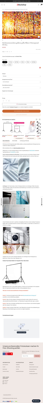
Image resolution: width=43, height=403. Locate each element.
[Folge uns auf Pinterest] (9, 354)
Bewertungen (5, 369)
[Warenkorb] (41, 4)
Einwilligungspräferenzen (33, 373)
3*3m (4, 64)
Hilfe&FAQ (17, 364)
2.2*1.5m (16, 62)
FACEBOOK (12, 152)
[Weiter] (40, 40)
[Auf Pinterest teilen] (7, 51)
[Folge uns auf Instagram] (6, 354)
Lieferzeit (17, 369)
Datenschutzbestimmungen (33, 366)
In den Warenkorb (19, 138)
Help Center (6, 380)
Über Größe (18, 366)
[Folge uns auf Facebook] (4, 354)
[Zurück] (2, 40)
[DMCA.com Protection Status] (16, 401)
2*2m (22, 62)
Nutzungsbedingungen (33, 369)
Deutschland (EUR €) (7, 394)
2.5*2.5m (34, 62)
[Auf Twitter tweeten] (9, 51)
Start (3, 9)
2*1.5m (10, 62)
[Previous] (36, 119)
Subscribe (37, 355)
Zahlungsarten (31, 364)
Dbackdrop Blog (32, 371)
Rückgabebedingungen (20, 371)
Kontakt (4, 366)
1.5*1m (4, 62)
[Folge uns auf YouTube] (11, 354)
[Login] (38, 4)
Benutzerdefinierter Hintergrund (29, 295)
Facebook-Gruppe (6, 371)
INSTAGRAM (32, 150)
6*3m (10, 64)
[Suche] (4, 4)
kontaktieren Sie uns (26, 288)
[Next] (42, 25)
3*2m (28, 62)
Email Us (5, 383)
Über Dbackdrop (5, 364)
